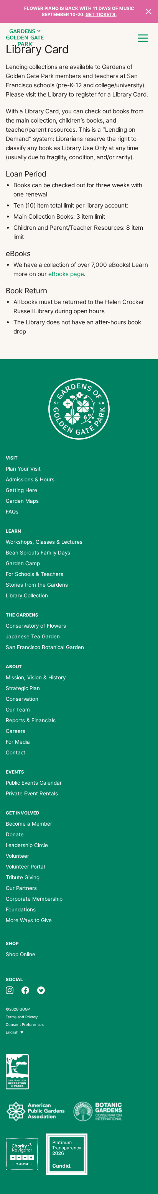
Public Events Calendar (34, 783)
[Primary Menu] (142, 38)
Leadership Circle (27, 845)
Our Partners (21, 888)
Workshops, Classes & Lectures (44, 542)
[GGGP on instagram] (9, 990)
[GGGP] (25, 38)
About (14, 666)
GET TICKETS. (101, 14)
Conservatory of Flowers (36, 626)
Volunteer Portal (25, 867)
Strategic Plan (23, 688)
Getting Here (21, 490)
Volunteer (17, 856)
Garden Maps (22, 501)
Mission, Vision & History (36, 677)
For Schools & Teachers (34, 574)
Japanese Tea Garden (33, 636)
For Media (18, 742)
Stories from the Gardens (37, 585)
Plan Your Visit (23, 469)
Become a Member (29, 824)
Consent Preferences (25, 1024)
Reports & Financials (31, 720)
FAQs (12, 512)
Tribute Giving (23, 877)
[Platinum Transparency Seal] (66, 1154)
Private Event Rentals (32, 793)
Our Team (18, 710)
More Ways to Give (29, 920)
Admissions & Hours (30, 479)
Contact (15, 752)
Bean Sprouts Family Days (38, 553)
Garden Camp (23, 563)
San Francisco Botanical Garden (45, 647)
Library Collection (27, 595)
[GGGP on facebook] (25, 990)
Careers (15, 731)
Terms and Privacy (22, 1017)
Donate (15, 834)
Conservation (22, 699)
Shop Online (20, 954)
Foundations (21, 909)
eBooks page (66, 274)
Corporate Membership (34, 899)
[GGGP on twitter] (41, 990)
